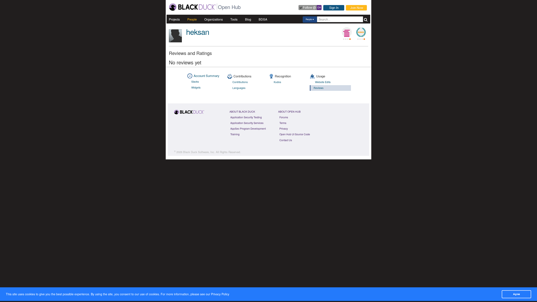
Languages (238, 88)
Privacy (283, 128)
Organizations (213, 19)
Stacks (195, 81)
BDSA (263, 19)
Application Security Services (246, 123)
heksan (197, 31)
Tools (233, 19)
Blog (248, 19)
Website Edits (323, 82)
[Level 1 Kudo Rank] (361, 32)
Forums (283, 117)
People (192, 19)
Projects (174, 19)
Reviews (318, 88)
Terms (282, 123)
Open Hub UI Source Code (294, 134)
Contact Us (285, 140)
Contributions (240, 82)
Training (235, 134)
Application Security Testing (246, 117)
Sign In (334, 8)
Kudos (277, 82)
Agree (516, 294)
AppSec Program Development (248, 128)
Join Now (356, 8)
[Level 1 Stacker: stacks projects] (347, 32)
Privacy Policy (220, 294)
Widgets (196, 87)
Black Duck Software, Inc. (199, 152)
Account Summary (206, 75)
